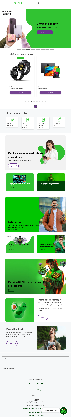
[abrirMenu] (53, 3)
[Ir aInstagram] (30, 383)
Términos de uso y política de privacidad (36, 409)
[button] (25, 101)
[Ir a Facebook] (38, 383)
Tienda (41, 3)
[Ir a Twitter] (34, 383)
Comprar (11, 343)
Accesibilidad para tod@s (35, 415)
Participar (43, 187)
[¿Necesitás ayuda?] (63, 410)
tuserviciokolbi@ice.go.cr (35, 390)
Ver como (43, 249)
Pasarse (42, 317)
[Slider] (19, 49)
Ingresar (12, 166)
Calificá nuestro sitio (35, 412)
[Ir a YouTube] (42, 383)
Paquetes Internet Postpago (41, 125)
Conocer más (45, 32)
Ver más (20, 92)
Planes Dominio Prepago (25, 125)
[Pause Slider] (35, 106)
